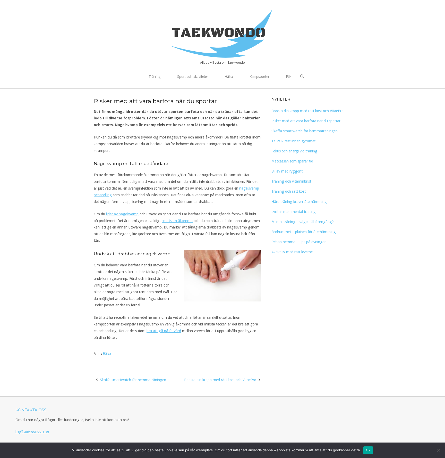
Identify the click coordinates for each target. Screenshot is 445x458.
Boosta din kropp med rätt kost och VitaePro (220, 380)
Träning (155, 77)
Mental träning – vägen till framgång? (302, 222)
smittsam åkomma (177, 221)
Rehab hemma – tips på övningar (298, 242)
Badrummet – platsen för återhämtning (303, 232)
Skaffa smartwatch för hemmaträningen (133, 380)
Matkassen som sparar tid (292, 161)
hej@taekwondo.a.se (32, 431)
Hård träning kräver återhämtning (299, 202)
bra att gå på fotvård (164, 331)
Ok (368, 450)
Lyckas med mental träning (293, 212)
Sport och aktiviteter (192, 77)
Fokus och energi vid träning (294, 151)
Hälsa (229, 77)
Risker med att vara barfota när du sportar (305, 121)
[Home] (222, 33)
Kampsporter (259, 77)
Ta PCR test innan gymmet (293, 141)
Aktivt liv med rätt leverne (292, 252)
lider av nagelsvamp (122, 214)
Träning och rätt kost (288, 191)
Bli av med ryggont (287, 171)
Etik (288, 77)
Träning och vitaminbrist (291, 181)
